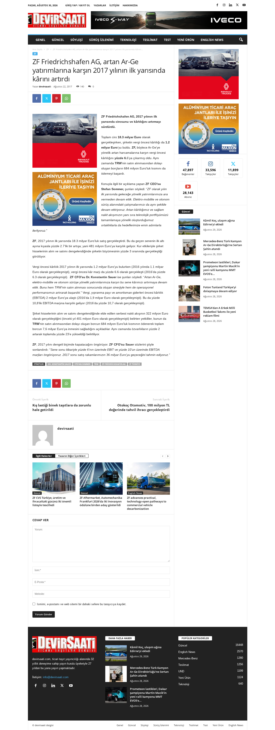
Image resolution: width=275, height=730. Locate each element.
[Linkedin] (230, 5)
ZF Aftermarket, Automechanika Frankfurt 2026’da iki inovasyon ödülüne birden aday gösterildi (101, 501)
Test (167, 40)
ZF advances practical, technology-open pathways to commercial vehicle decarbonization (146, 503)
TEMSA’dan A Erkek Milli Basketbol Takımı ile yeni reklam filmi (219, 312)
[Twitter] (237, 5)
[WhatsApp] (66, 98)
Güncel (58, 40)
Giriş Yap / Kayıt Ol (77, 5)
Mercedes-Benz (188, 658)
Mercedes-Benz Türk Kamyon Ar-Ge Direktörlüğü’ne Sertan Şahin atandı (222, 245)
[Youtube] (244, 5)
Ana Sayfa (37, 49)
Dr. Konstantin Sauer (59, 364)
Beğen (188, 161)
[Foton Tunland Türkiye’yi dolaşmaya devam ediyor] (189, 293)
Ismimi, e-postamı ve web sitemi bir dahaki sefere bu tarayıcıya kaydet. (81, 604)
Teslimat (150, 40)
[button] (241, 40)
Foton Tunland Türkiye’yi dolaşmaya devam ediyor (220, 289)
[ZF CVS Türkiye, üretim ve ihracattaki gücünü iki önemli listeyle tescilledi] (53, 478)
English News (212, 40)
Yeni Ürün (185, 40)
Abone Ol (188, 184)
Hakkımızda (130, 5)
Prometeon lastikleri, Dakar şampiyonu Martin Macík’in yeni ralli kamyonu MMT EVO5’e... (221, 268)
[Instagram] (224, 5)
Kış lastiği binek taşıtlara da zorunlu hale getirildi (61, 407)
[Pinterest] (56, 98)
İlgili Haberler (44, 455)
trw (96, 364)
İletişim (114, 5)
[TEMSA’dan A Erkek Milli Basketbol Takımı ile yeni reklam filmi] (189, 314)
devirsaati (45, 86)
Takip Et (211, 161)
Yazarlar (100, 5)
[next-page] (168, 456)
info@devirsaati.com (56, 677)
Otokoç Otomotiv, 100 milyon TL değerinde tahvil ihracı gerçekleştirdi (139, 407)
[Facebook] (217, 5)
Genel (40, 40)
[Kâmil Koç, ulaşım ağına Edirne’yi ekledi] (189, 227)
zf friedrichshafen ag (114, 364)
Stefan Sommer (82, 364)
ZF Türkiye (134, 364)
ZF (47, 49)
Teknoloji (128, 40)
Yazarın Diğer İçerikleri (71, 455)
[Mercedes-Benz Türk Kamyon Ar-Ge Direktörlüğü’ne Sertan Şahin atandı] (189, 247)
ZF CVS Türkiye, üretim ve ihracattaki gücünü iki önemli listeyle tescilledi (51, 501)
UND (181, 671)
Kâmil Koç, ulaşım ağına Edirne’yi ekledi (219, 222)
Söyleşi (76, 40)
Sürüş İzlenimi (101, 40)
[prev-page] (162, 456)
